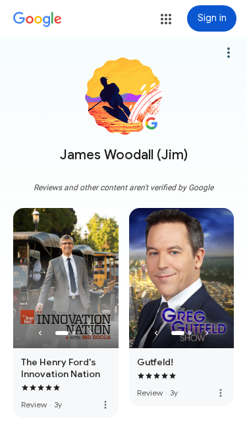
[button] (166, 19)
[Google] (37, 20)
